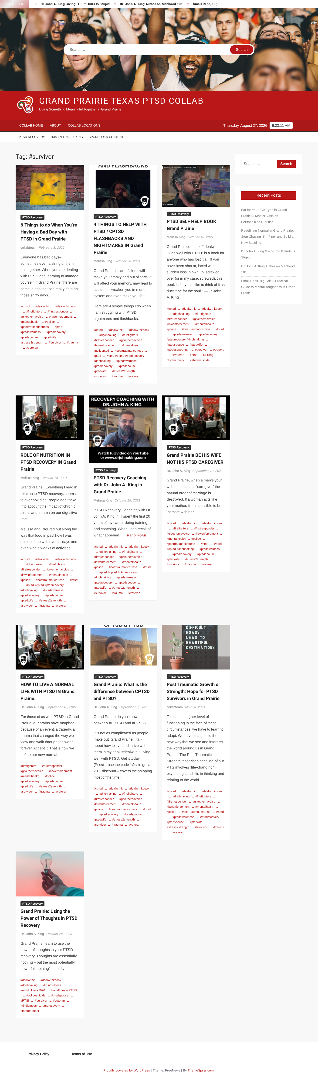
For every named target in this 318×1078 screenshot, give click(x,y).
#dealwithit (42, 306)
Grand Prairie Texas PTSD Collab (121, 101)
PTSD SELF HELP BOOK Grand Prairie (191, 225)
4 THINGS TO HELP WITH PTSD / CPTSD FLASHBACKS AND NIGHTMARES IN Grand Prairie (120, 238)
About (55, 125)
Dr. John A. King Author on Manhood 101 (124, 4)
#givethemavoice (130, 340)
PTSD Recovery (32, 137)
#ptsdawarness (126, 361)
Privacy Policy (38, 1054)
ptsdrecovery (51, 1005)
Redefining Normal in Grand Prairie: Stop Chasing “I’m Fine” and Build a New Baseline (267, 236)
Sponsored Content (106, 137)
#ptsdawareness (183, 817)
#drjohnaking (107, 335)
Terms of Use (81, 1054)
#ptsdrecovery (56, 332)
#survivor (55, 342)
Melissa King (103, 261)
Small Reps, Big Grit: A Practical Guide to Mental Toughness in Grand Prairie (268, 287)
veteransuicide (200, 360)
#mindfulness (52, 985)
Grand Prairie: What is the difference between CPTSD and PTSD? (122, 691)
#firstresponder (58, 311)
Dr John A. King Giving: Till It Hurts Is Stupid (48, 4)
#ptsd (58, 327)
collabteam (28, 247)
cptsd (193, 355)
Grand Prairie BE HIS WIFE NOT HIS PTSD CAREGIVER (195, 459)
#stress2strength (123, 371)
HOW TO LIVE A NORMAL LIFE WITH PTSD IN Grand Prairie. (47, 691)
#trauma (72, 342)
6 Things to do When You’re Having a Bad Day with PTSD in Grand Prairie (48, 232)
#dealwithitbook (65, 306)
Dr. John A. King (178, 471)
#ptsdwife (50, 337)
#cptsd (25, 306)
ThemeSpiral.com (201, 1070)
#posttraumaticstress (129, 350)
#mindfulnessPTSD (64, 990)
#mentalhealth (131, 345)
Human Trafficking (67, 137)
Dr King (208, 355)
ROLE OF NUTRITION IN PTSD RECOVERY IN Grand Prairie (48, 462)
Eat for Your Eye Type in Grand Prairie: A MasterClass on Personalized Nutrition (264, 216)
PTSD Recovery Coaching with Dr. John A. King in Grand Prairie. (120, 484)
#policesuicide (35, 995)
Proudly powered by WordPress (126, 1070)
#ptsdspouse (127, 366)
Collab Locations (84, 125)
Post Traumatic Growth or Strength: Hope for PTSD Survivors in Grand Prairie (193, 691)
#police (50, 321)
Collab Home (31, 125)
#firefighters (34, 311)
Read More (136, 535)
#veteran (32, 347)
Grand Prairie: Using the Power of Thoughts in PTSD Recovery (49, 918)
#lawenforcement (60, 316)
